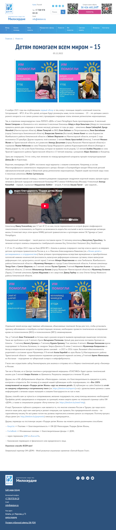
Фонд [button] (7, 28)
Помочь (89, 12)
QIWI (26, 436)
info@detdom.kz (39, 19)
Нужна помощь (16, 29)
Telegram (60, 6)
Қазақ (34, 5)
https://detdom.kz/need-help (72, 402)
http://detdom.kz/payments (32, 416)
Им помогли (70, 29)
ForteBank (11, 431)
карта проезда (11, 517)
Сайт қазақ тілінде (12, 489)
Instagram (56, 6)
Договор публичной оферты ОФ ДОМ (20, 522)
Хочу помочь (30, 29)
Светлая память (82, 29)
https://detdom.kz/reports (64, 388)
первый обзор (47, 110)
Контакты (105, 28)
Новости (61, 28)
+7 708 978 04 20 (12, 498)
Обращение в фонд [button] (47, 28)
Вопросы (96, 28)
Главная (8, 38)
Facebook (53, 6)
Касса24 (35, 436)
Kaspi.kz (10, 426)
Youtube (63, 6)
